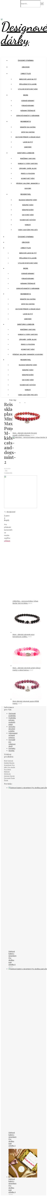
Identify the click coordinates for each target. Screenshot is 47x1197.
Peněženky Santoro (28, 158)
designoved (11, 512)
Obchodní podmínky (12, 714)
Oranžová (7, 765)
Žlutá (6, 780)
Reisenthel (26, 194)
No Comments (8, 471)
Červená (7, 778)
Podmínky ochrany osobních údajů (12, 721)
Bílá (5, 760)
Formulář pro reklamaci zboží (12, 743)
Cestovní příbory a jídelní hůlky (27, 137)
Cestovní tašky (28, 215)
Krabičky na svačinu (28, 127)
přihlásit (7, 541)
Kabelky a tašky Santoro (28, 163)
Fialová (10, 760)
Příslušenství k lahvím (28, 84)
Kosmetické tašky (28, 178)
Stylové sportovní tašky (28, 89)
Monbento (26, 121)
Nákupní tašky (27, 205)
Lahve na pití (28, 142)
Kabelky (28, 225)
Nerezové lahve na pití (28, 79)
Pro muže (11, 767)
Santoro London (25, 153)
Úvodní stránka (26, 60)
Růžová (7, 771)
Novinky (11, 750)
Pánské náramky (28, 106)
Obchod (26, 67)
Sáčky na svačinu (28, 132)
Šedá (13, 778)
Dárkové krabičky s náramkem (27, 116)
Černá (12, 776)
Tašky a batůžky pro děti (28, 230)
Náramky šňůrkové (28, 111)
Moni (25, 95)
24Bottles (26, 73)
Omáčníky (28, 147)
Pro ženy (7, 769)
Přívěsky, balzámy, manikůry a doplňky (28, 354)
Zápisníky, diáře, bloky (28, 168)
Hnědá (6, 763)
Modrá (11, 763)
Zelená (7, 776)
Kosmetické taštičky (28, 220)
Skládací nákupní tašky (28, 200)
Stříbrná (7, 774)
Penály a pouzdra (28, 173)
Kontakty (12, 748)
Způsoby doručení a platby (12, 728)
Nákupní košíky (28, 210)
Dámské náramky (27, 101)
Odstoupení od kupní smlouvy (13, 735)
